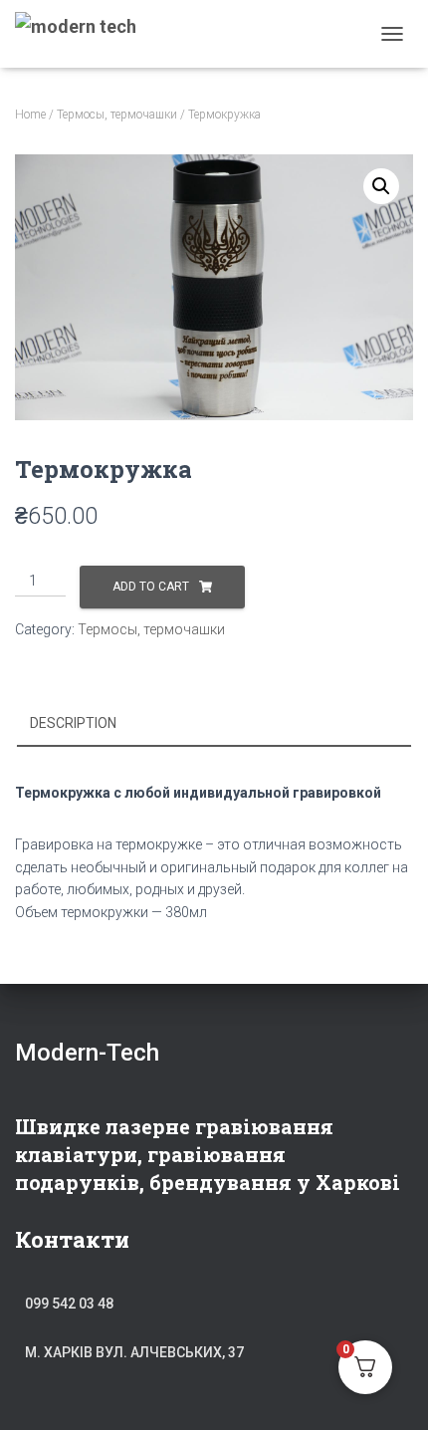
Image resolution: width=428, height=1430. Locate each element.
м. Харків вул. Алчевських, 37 (134, 1352)
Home (30, 114)
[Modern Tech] (83, 34)
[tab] (214, 724)
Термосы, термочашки (117, 114)
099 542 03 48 (69, 1303)
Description (73, 723)
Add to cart (150, 587)
